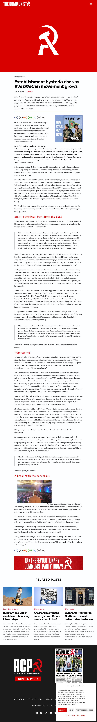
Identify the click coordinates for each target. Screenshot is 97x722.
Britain (5, 609)
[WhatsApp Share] (30, 117)
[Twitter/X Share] (21, 117)
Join (40, 699)
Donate (48, 699)
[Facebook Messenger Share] (34, 117)
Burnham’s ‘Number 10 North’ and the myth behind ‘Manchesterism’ (79, 616)
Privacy (31, 699)
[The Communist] (17, 5)
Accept (62, 710)
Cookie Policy (70, 715)
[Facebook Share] (16, 117)
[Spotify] (55, 712)
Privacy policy (80, 715)
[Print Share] (43, 117)
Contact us (19, 699)
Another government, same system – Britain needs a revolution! (47, 616)
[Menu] (91, 3)
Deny (71, 710)
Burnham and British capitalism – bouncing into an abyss (16, 616)
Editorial (10, 609)
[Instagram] (46, 712)
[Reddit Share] (25, 117)
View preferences (84, 710)
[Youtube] (50, 712)
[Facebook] (36, 712)
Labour (30, 92)
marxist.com (38, 705)
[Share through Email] (39, 117)
